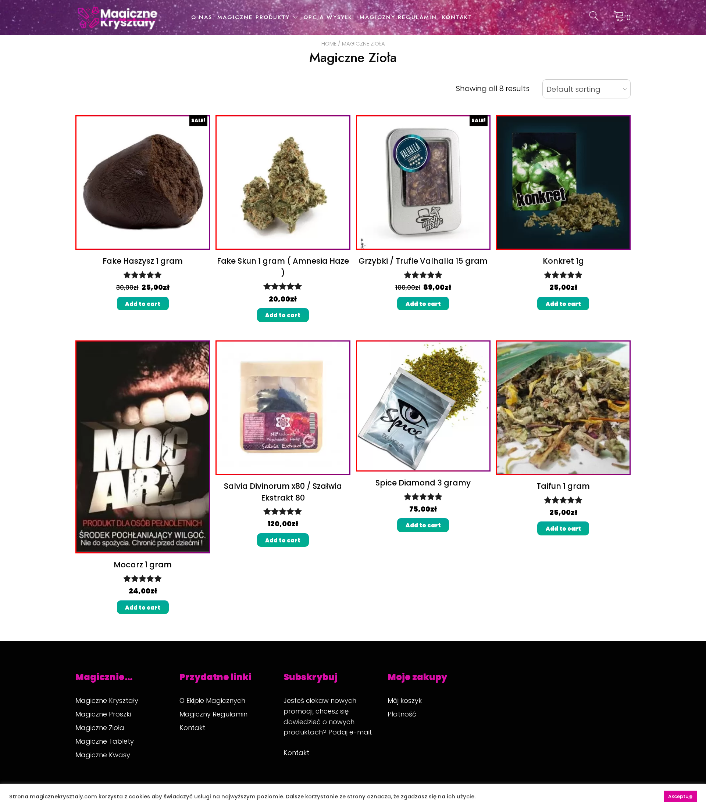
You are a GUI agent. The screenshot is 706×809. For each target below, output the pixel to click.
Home (328, 43)
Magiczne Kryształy (106, 700)
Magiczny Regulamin (398, 17)
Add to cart (142, 304)
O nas (201, 17)
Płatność (402, 714)
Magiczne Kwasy (102, 754)
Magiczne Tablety (104, 741)
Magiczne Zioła (99, 727)
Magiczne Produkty (253, 17)
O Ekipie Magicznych (212, 700)
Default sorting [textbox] (573, 89)
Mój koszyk (405, 700)
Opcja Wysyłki (328, 17)
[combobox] (586, 88)
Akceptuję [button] (680, 796)
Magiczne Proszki (103, 714)
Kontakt (457, 17)
